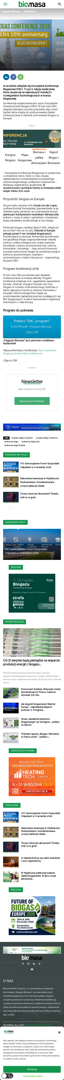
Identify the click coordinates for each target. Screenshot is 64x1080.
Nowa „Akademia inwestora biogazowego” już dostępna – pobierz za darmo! (40, 722)
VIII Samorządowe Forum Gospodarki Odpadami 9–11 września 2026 (39, 465)
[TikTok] (39, 964)
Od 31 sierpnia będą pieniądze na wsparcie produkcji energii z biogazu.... (31, 662)
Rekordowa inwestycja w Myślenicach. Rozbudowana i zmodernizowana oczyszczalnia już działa (39, 482)
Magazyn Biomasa (11, 11)
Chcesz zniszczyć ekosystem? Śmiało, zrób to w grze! (39, 496)
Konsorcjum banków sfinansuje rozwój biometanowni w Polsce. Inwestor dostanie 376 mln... (40, 692)
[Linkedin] (6, 77)
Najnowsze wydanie (22, 751)
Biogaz (16, 56)
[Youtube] (32, 970)
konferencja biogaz (11, 441)
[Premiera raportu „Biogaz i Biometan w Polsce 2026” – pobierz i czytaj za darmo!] (11, 737)
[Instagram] (28, 964)
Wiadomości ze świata (27, 56)
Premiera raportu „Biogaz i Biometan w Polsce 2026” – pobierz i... (40, 735)
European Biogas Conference (46, 438)
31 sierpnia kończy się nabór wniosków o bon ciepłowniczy (40, 859)
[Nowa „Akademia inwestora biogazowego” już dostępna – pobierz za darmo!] (11, 723)
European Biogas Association (22, 438)
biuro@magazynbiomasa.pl (38, 1025)
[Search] (59, 4)
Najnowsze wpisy (15, 522)
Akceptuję (32, 1069)
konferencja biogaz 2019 (30, 441)
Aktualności (29, 11)
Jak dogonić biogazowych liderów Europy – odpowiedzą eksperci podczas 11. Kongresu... (38, 707)
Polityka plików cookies (33, 1076)
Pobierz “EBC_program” (32, 326)
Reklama (16, 567)
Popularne (11, 805)
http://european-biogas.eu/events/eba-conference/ (30, 352)
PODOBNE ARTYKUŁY (16, 455)
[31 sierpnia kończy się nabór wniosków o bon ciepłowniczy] (11, 862)
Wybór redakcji (14, 622)
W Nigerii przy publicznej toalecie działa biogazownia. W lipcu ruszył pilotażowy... (38, 876)
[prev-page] (5, 509)
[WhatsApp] (20, 77)
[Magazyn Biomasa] (32, 957)
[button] (59, 1032)
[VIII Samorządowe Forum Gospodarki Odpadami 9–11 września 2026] (11, 467)
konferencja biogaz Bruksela (15, 445)
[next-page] (10, 509)
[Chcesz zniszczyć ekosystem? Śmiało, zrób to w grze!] (11, 497)
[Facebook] (13, 77)
